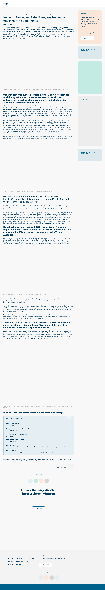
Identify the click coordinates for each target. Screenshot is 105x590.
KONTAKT (32, 558)
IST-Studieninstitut (12, 117)
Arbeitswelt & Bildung (21, 14)
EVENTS (35, 4)
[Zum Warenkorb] (97, 4)
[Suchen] (93, 4)
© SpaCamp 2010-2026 (94, 587)
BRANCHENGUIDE (80, 4)
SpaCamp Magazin (8, 14)
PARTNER (56, 4)
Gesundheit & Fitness (35, 14)
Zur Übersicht (38, 508)
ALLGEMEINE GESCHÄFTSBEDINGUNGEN (55, 587)
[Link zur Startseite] (5, 4)
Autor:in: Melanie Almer (61, 467)
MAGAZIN (46, 4)
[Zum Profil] (101, 4)
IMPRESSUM (30, 587)
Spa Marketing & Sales (48, 14)
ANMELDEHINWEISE (40, 587)
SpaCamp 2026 (22, 4)
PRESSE (18, 565)
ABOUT (67, 4)
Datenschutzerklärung (88, 32)
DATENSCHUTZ (9, 587)
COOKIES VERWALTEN (19, 587)
